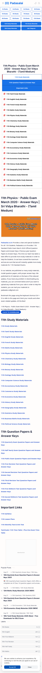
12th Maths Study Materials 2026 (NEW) (19, 591)
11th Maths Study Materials (16, 110)
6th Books (16, 14)
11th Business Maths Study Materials (19, 180)
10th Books (15, 18)
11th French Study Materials (16, 105)
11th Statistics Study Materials (17, 175)
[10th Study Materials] (19, 613)
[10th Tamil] (30, 613)
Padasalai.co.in (6, 243)
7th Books (26, 14)
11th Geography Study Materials (17, 169)
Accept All (12, 667)
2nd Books (16, 9)
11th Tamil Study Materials (15, 94)
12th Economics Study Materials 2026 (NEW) (21, 608)
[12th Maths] (16, 588)
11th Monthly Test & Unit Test (12, 525)
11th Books (26, 18)
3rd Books (26, 9)
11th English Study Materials (16, 99)
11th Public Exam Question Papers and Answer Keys (21, 459)
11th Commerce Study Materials (17, 153)
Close (30, 667)
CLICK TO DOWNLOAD (11, 312)
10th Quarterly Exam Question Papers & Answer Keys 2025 (22, 576)
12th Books (37, 18)
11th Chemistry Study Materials (17, 121)
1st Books (5, 9)
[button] (35, 3)
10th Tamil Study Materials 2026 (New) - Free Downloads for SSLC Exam (21, 617)
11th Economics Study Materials (17, 159)
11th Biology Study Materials (16, 126)
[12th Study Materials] (27, 588)
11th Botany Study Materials (16, 132)
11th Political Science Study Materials (19, 185)
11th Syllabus (6, 514)
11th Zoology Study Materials (16, 137)
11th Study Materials (31, 23)
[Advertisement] (21, 46)
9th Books (5, 18)
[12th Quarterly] (17, 595)
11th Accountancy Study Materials (18, 148)
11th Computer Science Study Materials (20, 142)
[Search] (38, 3)
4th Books (37, 9)
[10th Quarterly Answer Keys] (21, 572)
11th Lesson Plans (8, 519)
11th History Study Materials (16, 164)
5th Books (5, 14)
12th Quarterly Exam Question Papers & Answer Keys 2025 (22, 599)
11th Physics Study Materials (16, 115)
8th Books (37, 14)
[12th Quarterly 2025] (29, 595)
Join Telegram (31, 28)
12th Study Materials (10, 23)
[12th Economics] (17, 605)
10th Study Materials (10, 28)
